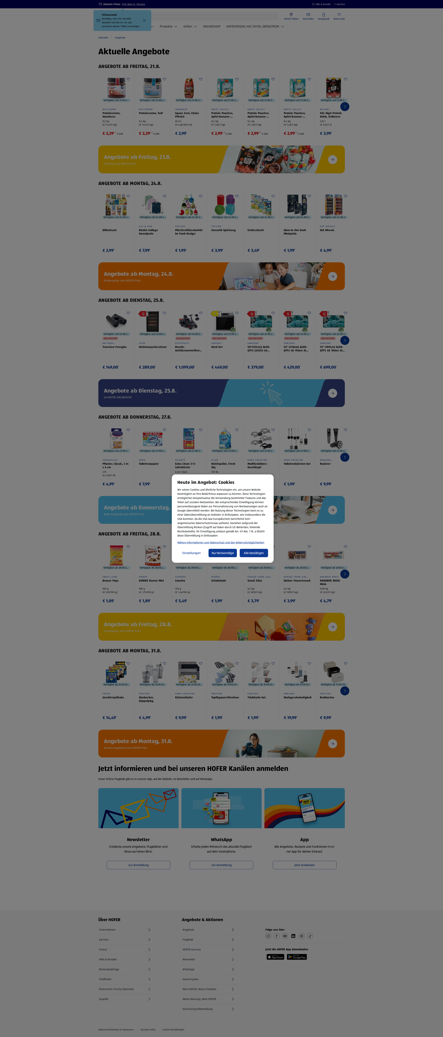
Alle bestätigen (254, 553)
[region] (223, 518)
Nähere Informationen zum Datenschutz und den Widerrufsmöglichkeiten (220, 542)
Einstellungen (191, 553)
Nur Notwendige (223, 553)
